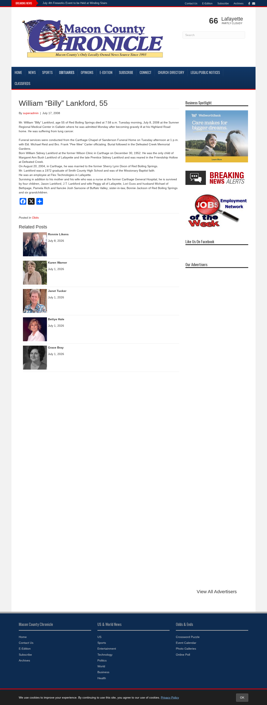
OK (242, 697)
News (32, 72)
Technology (104, 654)
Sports (47, 72)
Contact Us (191, 3)
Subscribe (223, 3)
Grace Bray (56, 347)
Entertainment (106, 648)
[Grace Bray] (35, 357)
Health (101, 678)
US (99, 637)
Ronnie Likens (58, 234)
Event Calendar (186, 642)
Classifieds (22, 83)
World (101, 666)
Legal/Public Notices (205, 72)
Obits (35, 217)
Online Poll (183, 654)
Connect (145, 72)
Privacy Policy (170, 697)
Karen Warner (57, 262)
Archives (238, 3)
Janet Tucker (57, 291)
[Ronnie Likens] (35, 244)
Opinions (87, 72)
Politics (102, 660)
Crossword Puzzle (188, 637)
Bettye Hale (56, 319)
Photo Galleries (186, 648)
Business (103, 672)
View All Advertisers (217, 591)
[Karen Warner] (35, 272)
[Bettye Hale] (35, 329)
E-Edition (207, 3)
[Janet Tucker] (35, 300)
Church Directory (171, 72)
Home (18, 72)
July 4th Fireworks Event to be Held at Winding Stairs (75, 3)
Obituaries (66, 72)
